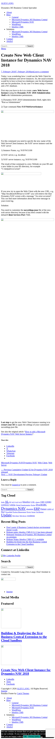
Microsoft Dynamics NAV (23, 22)
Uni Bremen (40, 512)
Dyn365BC (41, 504)
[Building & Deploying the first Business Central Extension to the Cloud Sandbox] (11, 627)
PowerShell (8, 512)
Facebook (10, 684)
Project (29, 512)
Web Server (23, 516)
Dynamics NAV (30, 463)
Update (6, 515)
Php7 (3, 512)
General (15, 17)
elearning (29, 509)
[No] (42, 737)
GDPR (49, 509)
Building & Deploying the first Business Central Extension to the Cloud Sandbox (26, 543)
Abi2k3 (9, 41)
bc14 (16, 502)
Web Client (42, 463)
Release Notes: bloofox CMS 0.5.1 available (25, 539)
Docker (33, 505)
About (9, 12)
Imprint (9, 592)
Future (43, 509)
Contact (9, 39)
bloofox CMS (17, 27)
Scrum (34, 512)
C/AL (33, 502)
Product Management (19, 512)
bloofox (26, 502)
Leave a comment (41, 72)
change (37, 502)
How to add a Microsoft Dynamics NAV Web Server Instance (23, 433)
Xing (8, 682)
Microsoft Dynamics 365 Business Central (29, 19)
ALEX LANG (7, 3)
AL (7, 501)
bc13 (13, 502)
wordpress (31, 516)
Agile (2, 502)
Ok (25, 737)
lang (32, 72)
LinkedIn (10, 679)
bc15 (20, 502)
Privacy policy (34, 737)
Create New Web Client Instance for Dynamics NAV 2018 (26, 671)
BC (10, 502)
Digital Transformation (23, 505)
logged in (16, 485)
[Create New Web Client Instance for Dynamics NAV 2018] (11, 664)
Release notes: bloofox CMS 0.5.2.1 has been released (29, 532)
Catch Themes (23, 693)
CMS (42, 502)
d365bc (13, 505)
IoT (53, 509)
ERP (37, 508)
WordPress (16, 24)
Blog (8, 15)
